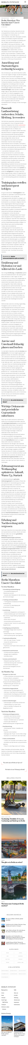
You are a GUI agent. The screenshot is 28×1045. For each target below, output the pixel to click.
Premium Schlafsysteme (23, 973)
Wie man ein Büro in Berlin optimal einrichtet (14, 919)
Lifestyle (20, 952)
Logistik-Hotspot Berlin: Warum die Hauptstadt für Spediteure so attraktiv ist (15, 943)
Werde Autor (17, 1000)
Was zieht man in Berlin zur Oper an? (12, 762)
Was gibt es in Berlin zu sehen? (12, 862)
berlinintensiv (5, 18)
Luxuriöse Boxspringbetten (14, 973)
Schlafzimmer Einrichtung (5, 977)
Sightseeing (20, 956)
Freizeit (13, 18)
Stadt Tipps (7, 816)
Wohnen (7, 962)
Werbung (16, 997)
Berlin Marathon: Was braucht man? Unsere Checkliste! (10, 22)
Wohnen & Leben (20, 962)
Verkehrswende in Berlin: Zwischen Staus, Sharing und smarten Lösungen (16, 925)
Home (2, 993)
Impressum (16, 1002)
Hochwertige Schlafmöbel (5, 973)
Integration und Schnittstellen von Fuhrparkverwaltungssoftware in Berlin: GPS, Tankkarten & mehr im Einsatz (15, 937)
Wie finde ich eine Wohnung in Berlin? (15, 769)
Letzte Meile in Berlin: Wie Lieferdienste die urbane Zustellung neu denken (15, 931)
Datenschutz (17, 1004)
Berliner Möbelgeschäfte (5, 970)
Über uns (16, 993)
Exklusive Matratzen (23, 970)
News (8, 956)
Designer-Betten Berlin (14, 970)
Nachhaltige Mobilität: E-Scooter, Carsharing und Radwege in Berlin (13, 820)
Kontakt (16, 995)
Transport (20, 959)
